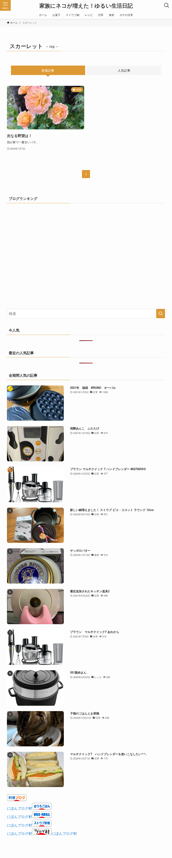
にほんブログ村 (19, 808)
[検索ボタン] (166, 5)
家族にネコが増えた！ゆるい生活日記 (86, 5)
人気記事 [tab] (124, 70)
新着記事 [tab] (48, 70)
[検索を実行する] (160, 313)
